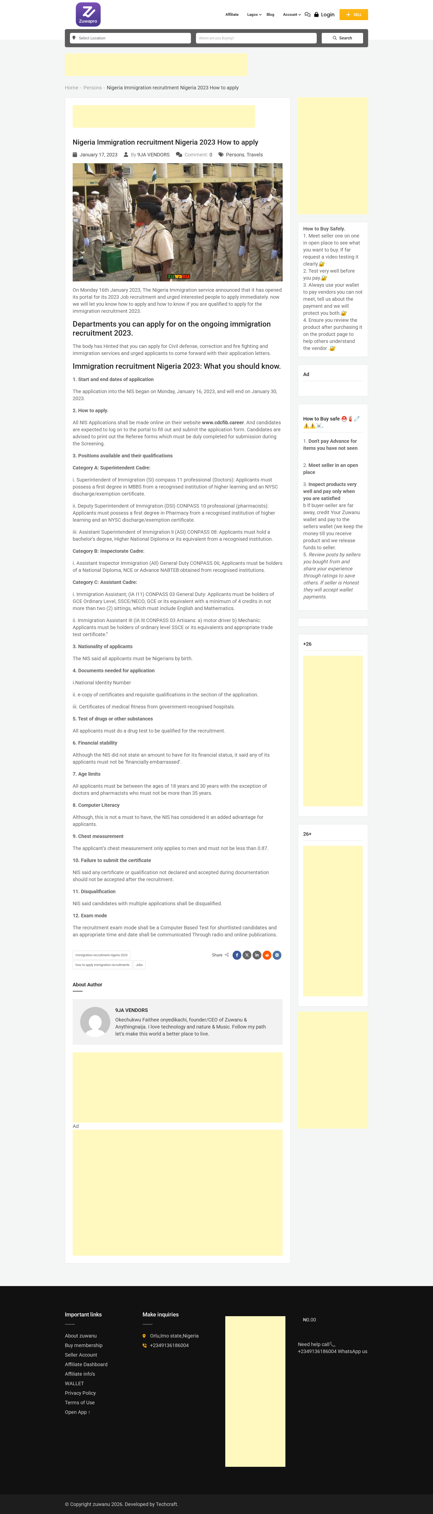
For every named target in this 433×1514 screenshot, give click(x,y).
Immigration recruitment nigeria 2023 (101, 955)
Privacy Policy (80, 1393)
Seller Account (81, 1355)
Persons (235, 155)
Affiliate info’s (80, 1374)
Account (290, 14)
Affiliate (232, 14)
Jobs (139, 965)
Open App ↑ (77, 1412)
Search (345, 38)
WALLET (74, 1383)
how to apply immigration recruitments (102, 965)
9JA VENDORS (153, 155)
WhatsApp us (352, 1351)
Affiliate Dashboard (86, 1364)
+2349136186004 (169, 1345)
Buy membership (83, 1345)
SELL (358, 14)
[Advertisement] (156, 64)
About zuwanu (81, 1336)
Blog (270, 14)
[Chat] (307, 14)
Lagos (252, 14)
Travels (255, 155)
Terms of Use (80, 1403)
